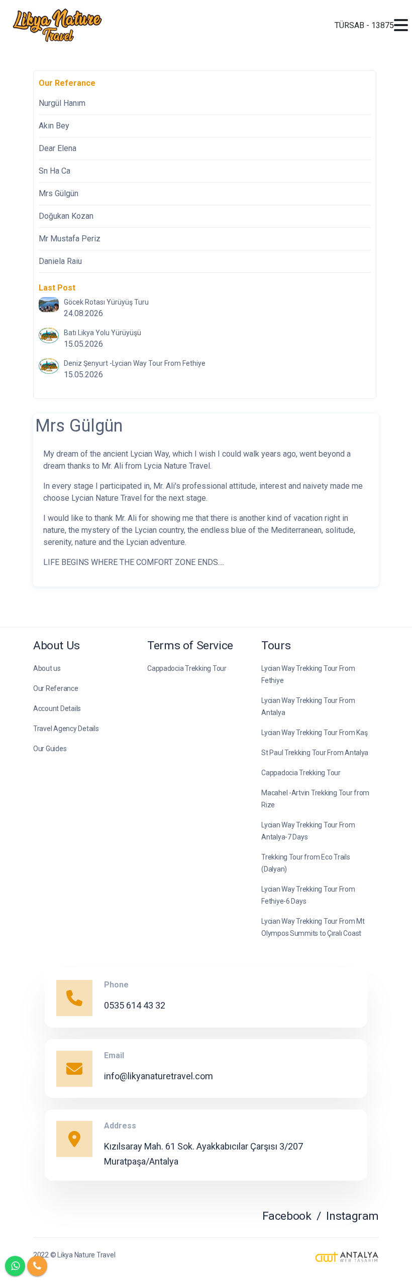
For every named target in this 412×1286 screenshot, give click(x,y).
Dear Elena (57, 148)
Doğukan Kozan (66, 216)
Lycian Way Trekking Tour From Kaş (314, 733)
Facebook (287, 1216)
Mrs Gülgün (58, 193)
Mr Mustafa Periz (69, 238)
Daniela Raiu (60, 261)
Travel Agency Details (66, 729)
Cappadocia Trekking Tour (187, 668)
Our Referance (55, 688)
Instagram (352, 1216)
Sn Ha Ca (54, 171)
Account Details (57, 708)
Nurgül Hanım (62, 103)
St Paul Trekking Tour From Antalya (314, 753)
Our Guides (49, 749)
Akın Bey (54, 125)
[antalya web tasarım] (347, 1257)
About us (47, 668)
